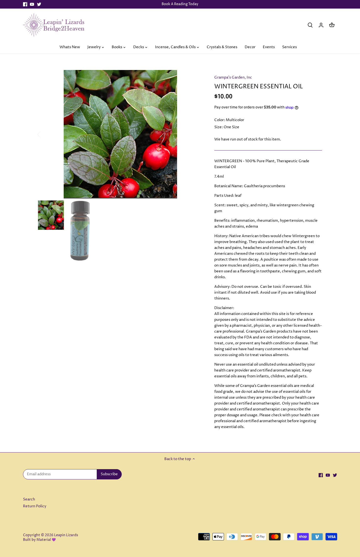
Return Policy (34, 506)
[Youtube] (32, 4)
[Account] (321, 25)
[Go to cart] (332, 25)
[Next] (195, 134)
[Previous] (45, 134)
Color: (219, 120)
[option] (120, 134)
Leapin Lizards (66, 535)
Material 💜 (46, 540)
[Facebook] (25, 4)
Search (29, 499)
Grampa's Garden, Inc (233, 77)
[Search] (310, 25)
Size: (218, 127)
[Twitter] (39, 4)
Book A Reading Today (180, 4)
